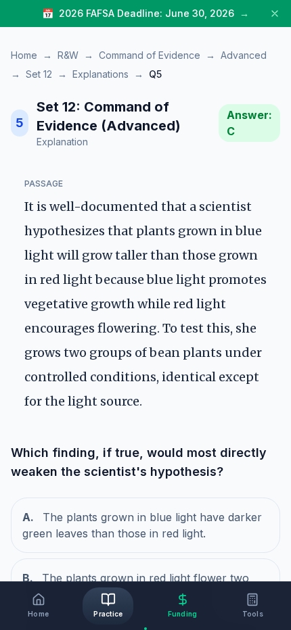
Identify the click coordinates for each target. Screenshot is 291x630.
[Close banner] (274, 13)
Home (24, 55)
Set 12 (39, 74)
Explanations (100, 74)
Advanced (244, 55)
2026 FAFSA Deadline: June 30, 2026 (146, 13)
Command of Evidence (149, 55)
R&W (68, 55)
